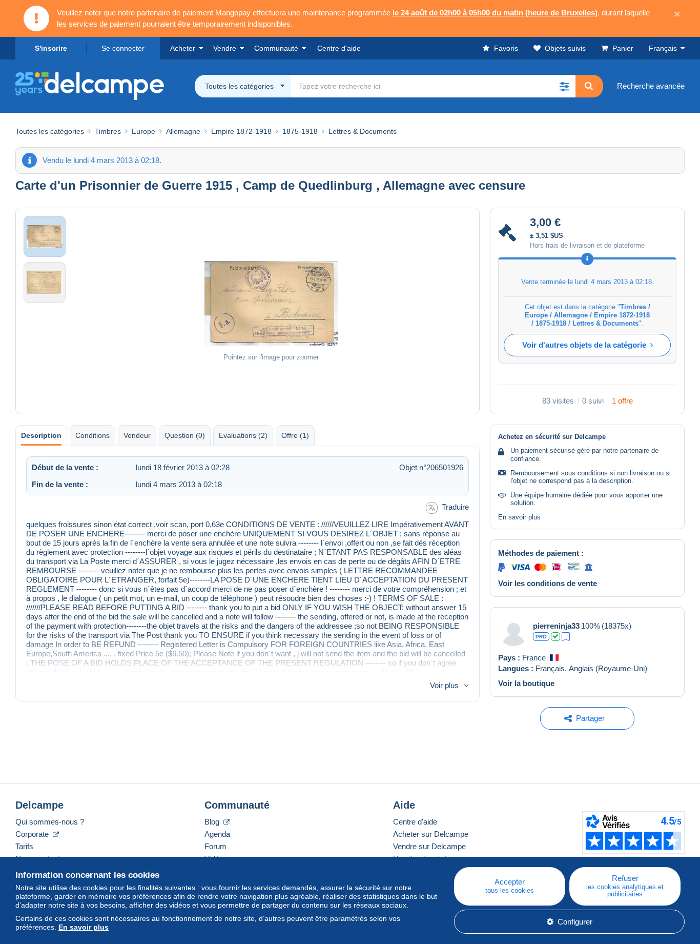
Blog (212, 821)
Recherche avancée (651, 86)
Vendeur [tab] (137, 435)
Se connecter (123, 48)
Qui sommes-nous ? (49, 821)
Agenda (217, 834)
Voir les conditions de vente (547, 583)
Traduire (455, 507)
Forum (215, 846)
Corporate (33, 834)
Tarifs (24, 846)
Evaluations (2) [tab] (243, 435)
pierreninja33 (556, 626)
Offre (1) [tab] (295, 435)
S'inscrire (51, 48)
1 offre (622, 400)
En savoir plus (519, 517)
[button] (564, 86)
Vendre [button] (224, 48)
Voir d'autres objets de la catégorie (584, 344)
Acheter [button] (182, 48)
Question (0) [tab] (184, 435)
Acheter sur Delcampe (430, 834)
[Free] (566, 636)
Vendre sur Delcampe (429, 846)
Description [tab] (41, 435)
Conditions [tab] (92, 435)
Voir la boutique (526, 683)
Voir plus (444, 685)
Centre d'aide (415, 821)
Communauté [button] (276, 48)
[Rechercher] (588, 86)
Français (663, 48)
